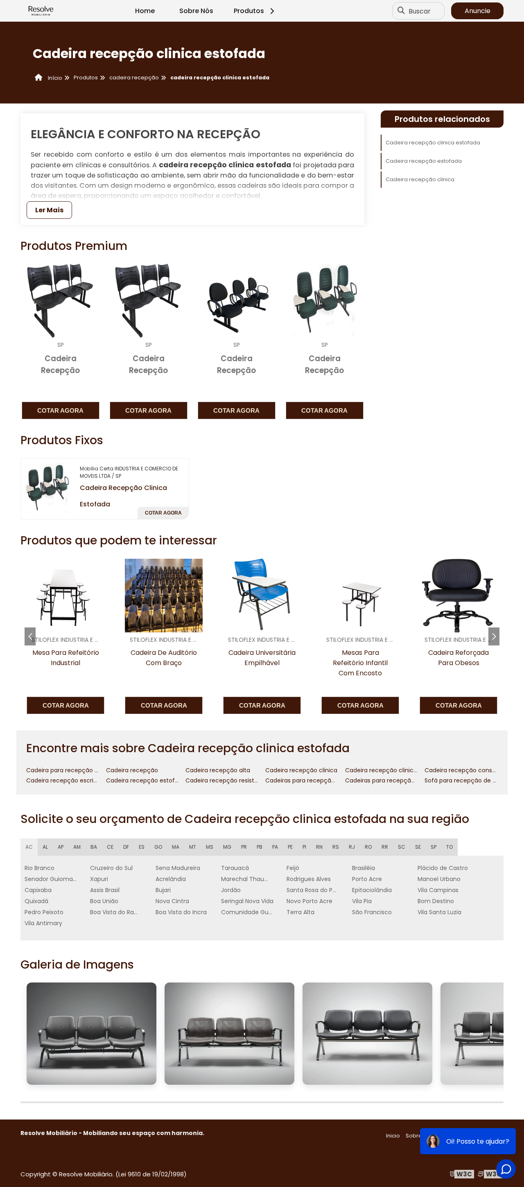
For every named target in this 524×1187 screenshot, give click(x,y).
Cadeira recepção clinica (420, 179)
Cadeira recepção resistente (226, 780)
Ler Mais (49, 210)
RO (368, 846)
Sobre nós (419, 1136)
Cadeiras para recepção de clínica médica (326, 780)
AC (29, 846)
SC (401, 846)
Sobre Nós (196, 11)
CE (110, 846)
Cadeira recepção (132, 770)
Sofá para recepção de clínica (468, 780)
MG (227, 846)
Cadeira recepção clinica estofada (433, 142)
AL (45, 846)
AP (60, 846)
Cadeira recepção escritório (66, 780)
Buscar (420, 11)
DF (126, 846)
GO (158, 846)
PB (259, 846)
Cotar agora (60, 410)
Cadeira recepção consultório (467, 770)
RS (335, 846)
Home (145, 11)
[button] (493, 636)
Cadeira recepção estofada (424, 161)
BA (93, 846)
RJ (352, 846)
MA (175, 846)
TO (449, 846)
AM (77, 846)
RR (385, 846)
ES (142, 846)
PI (304, 846)
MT (192, 846)
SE (418, 846)
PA (275, 846)
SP (433, 846)
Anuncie (477, 11)
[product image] (47, 488)
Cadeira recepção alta (217, 770)
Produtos (249, 11)
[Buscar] (401, 11)
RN (319, 846)
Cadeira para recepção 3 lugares (73, 770)
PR (244, 846)
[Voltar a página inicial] (41, 11)
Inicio (393, 1136)
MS (209, 846)
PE (290, 846)
